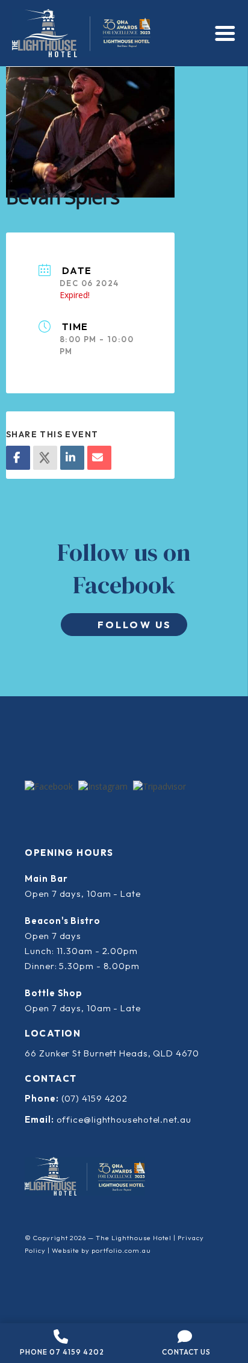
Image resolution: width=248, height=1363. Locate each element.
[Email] (99, 458)
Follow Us (135, 625)
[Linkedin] (72, 458)
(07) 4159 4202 (94, 1098)
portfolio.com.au (121, 1250)
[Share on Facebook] (18, 458)
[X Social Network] (45, 458)
